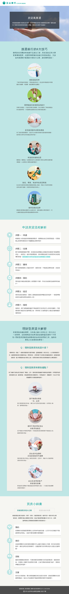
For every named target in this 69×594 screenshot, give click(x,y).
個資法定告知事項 (36, 588)
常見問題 (27, 588)
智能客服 (21, 588)
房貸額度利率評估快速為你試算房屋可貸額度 (36, 257)
